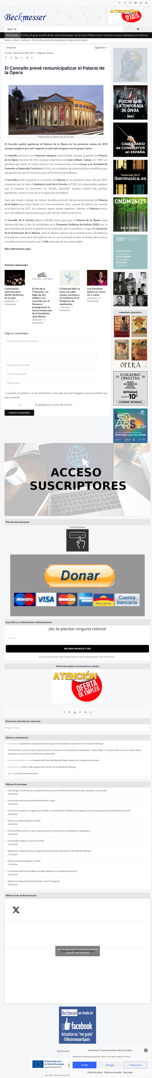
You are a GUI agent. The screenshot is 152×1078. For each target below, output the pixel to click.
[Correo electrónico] (90, 712)
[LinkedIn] (75, 712)
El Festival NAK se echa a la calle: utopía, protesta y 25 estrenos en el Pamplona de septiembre (49, 830)
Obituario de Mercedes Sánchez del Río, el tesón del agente (34, 881)
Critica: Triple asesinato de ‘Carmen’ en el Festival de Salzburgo (49, 767)
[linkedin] (141, 2)
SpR (10, 53)
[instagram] (130, 2)
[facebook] (119, 2)
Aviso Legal (128, 1072)
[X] (69, 712)
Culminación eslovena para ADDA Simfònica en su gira (31, 800)
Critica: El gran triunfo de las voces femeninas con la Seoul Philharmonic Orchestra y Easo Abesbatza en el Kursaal (57, 790)
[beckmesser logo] (25, 10)
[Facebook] (64, 712)
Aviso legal (49, 1075)
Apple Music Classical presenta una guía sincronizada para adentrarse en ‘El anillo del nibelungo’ (62, 743)
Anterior (11, 47)
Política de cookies (95, 1072)
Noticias (49, 53)
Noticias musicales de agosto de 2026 (24, 820)
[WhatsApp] (80, 712)
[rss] (146, 2)
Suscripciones (77, 527)
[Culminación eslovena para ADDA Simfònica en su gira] (15, 271)
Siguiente (100, 47)
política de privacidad (82, 657)
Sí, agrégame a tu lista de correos (53, 404)
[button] (145, 1050)
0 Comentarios (11, 302)
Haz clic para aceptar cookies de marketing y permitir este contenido (77, 951)
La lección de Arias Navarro (26, 773)
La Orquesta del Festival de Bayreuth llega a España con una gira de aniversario (64, 760)
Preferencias (135, 1065)
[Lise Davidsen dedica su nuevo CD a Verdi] (97, 271)
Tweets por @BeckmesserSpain (77, 951)
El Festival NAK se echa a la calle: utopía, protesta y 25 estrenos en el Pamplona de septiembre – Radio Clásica (55, 750)
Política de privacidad (113, 1072)
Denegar (110, 1065)
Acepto (84, 1065)
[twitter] (125, 2)
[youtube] (135, 2)
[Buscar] (138, 29)
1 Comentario (66, 309)
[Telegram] (85, 712)
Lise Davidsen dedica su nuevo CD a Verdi (26, 840)
